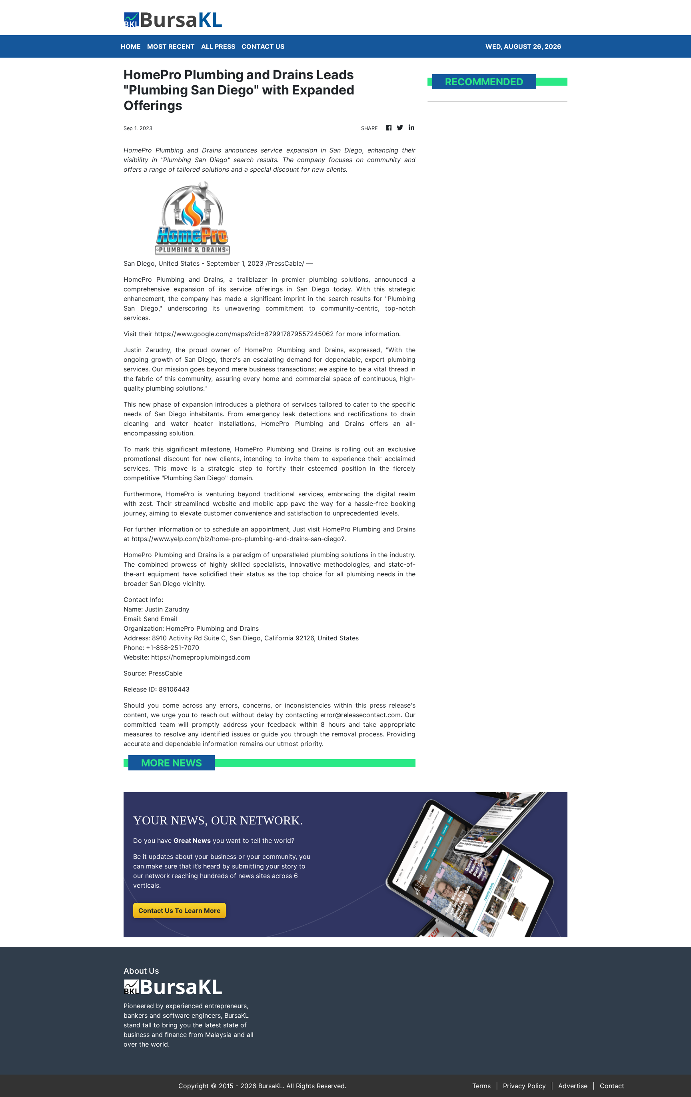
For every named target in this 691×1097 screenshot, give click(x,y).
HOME (131, 46)
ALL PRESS (218, 46)
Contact (612, 1086)
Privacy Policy (524, 1086)
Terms (481, 1086)
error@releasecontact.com (360, 715)
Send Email (160, 619)
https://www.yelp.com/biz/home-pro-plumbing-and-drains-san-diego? (238, 539)
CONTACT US (263, 46)
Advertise (572, 1086)
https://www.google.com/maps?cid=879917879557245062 (244, 334)
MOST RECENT (171, 46)
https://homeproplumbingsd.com (200, 657)
